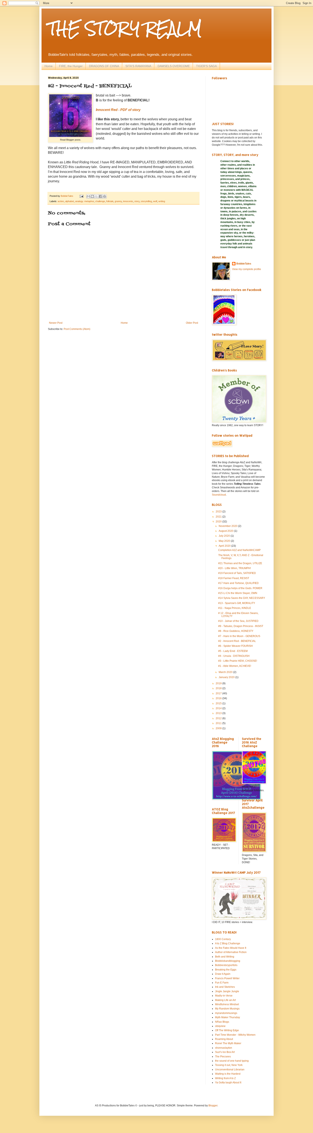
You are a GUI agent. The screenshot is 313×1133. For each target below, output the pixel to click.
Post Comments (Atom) (77, 329)
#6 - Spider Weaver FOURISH (235, 645)
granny (118, 201)
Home (49, 66)
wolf (155, 201)
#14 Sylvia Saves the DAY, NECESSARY (241, 598)
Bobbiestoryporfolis (226, 965)
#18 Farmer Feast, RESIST (233, 578)
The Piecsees (223, 1056)
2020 (219, 521)
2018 (219, 688)
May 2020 (225, 540)
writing (161, 201)
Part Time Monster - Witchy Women (235, 1034)
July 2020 (225, 535)
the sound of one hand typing (232, 1060)
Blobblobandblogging (227, 960)
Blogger (212, 1105)
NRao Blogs (222, 1021)
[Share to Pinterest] (104, 196)
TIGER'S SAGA (206, 66)
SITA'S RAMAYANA (138, 66)
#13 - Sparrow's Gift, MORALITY (236, 603)
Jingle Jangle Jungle (227, 991)
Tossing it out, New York (229, 1065)
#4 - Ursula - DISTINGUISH (234, 655)
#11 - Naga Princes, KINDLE (234, 608)
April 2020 (225, 545)
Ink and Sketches (225, 986)
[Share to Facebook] (100, 196)
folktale (109, 201)
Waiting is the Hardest (227, 1073)
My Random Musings (227, 1008)
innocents (128, 201)
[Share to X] (96, 196)
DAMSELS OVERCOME (174, 66)
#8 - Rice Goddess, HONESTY (235, 631)
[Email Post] (81, 196)
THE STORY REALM (124, 28)
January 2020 (227, 677)
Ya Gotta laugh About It (228, 1082)
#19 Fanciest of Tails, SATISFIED (237, 573)
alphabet (69, 201)
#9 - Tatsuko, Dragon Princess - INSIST (240, 626)
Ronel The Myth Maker (228, 1043)
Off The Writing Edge (227, 1030)
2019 (219, 683)
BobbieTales (243, 263)
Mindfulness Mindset (227, 1004)
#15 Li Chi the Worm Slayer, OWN (237, 593)
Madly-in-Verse (224, 995)
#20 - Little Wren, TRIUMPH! (234, 568)
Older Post (192, 322)
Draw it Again (222, 973)
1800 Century (223, 939)
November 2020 (228, 526)
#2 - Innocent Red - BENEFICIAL (237, 641)
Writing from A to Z (225, 1078)
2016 (219, 698)
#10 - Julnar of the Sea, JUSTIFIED (238, 621)
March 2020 (226, 672)
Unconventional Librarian (229, 1069)
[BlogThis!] (92, 196)
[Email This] (88, 196)
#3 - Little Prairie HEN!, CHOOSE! (237, 660)
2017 (219, 693)
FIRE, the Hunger (71, 66)
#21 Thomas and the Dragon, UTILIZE (240, 563)
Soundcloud (219, 494)
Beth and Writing (224, 956)
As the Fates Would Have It (230, 947)
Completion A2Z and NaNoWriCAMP (239, 550)
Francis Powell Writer (227, 978)
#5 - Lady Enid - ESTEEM (233, 651)
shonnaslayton (223, 1047)
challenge (100, 201)
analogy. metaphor (84, 201)
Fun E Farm (221, 982)
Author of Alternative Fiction (231, 952)
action (61, 201)
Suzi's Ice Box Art (225, 1052)
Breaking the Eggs (225, 969)
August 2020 (226, 530)
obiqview (220, 1026)
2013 (219, 713)
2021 (219, 516)
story (136, 201)
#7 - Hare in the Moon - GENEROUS (239, 636)
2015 (219, 703)
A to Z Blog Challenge (227, 943)
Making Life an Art (225, 1000)
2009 (219, 728)
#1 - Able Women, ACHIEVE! (234, 665)
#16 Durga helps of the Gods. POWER (240, 588)
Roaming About (224, 1039)
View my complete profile (246, 269)
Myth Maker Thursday (227, 1017)
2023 (219, 511)
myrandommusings (226, 1013)
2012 (219, 718)
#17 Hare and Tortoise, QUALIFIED (238, 583)
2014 (219, 708)
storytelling (146, 201)
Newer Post (55, 322)
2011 (219, 723)
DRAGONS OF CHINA (104, 66)
